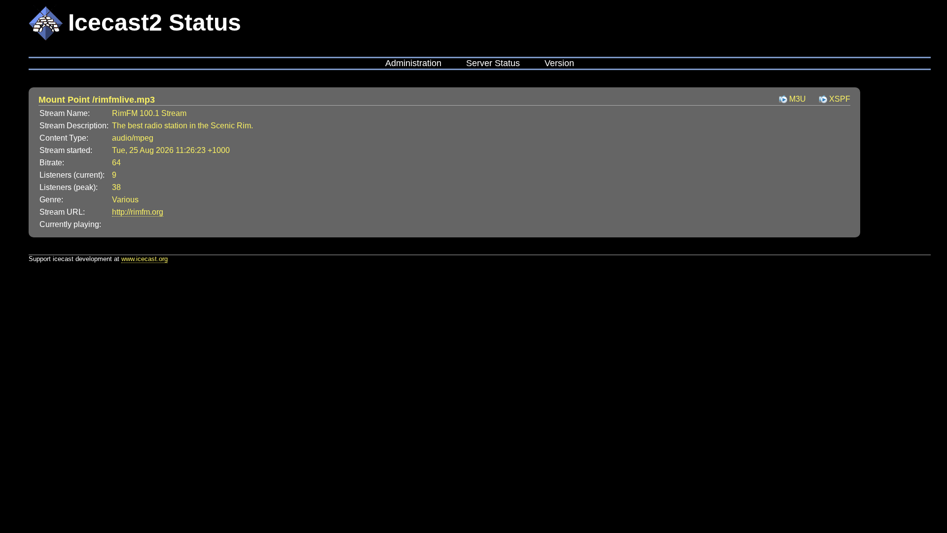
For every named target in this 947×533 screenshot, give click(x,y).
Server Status (493, 63)
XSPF (839, 99)
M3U (797, 99)
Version (559, 63)
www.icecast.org (144, 259)
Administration (413, 63)
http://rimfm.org (137, 212)
